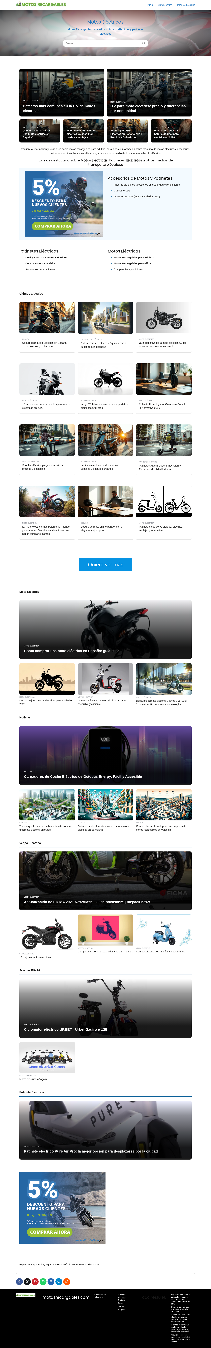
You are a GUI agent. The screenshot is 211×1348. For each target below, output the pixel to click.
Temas (121, 1306)
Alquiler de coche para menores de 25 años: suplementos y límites (180, 1338)
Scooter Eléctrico (31, 970)
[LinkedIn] (51, 1281)
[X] (27, 1281)
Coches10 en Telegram (100, 1295)
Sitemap (122, 1298)
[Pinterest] (35, 1281)
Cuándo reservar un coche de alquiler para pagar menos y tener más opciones (180, 1328)
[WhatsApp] (43, 1281)
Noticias (25, 717)
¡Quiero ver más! (105, 564)
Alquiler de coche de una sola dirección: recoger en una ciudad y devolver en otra (180, 1299)
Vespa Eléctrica (30, 843)
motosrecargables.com (66, 1297)
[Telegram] (58, 1281)
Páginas (121, 1309)
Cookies (121, 1294)
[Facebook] (19, 1281)
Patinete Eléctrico (186, 5)
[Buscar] (143, 42)
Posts (120, 1303)
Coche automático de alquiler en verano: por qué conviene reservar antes (180, 1318)
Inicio (150, 5)
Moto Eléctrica (165, 5)
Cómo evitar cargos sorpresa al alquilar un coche (180, 1309)
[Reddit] (66, 1281)
